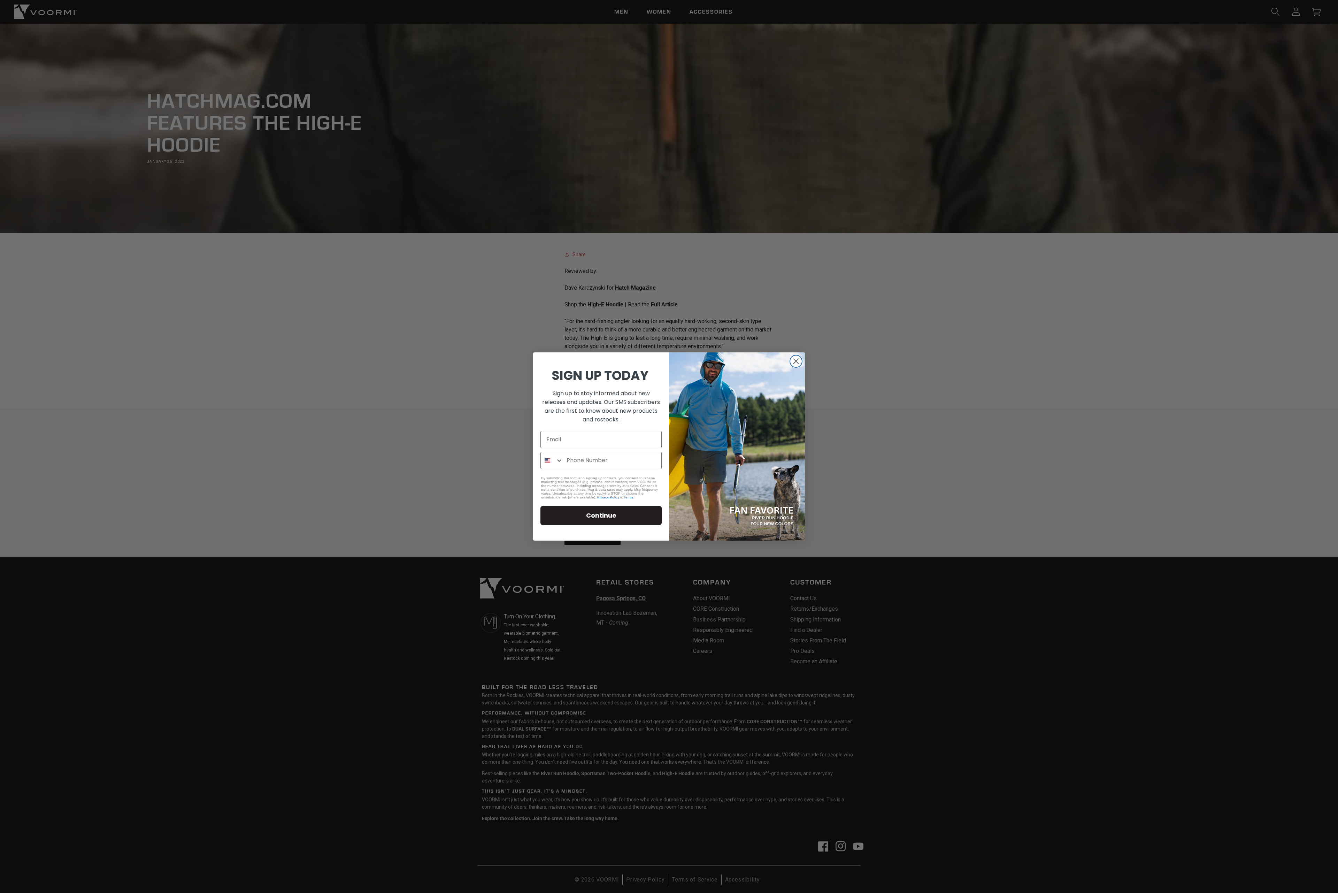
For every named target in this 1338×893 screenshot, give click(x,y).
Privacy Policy (608, 497)
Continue (601, 515)
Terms (628, 497)
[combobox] (552, 460)
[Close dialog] (796, 361)
